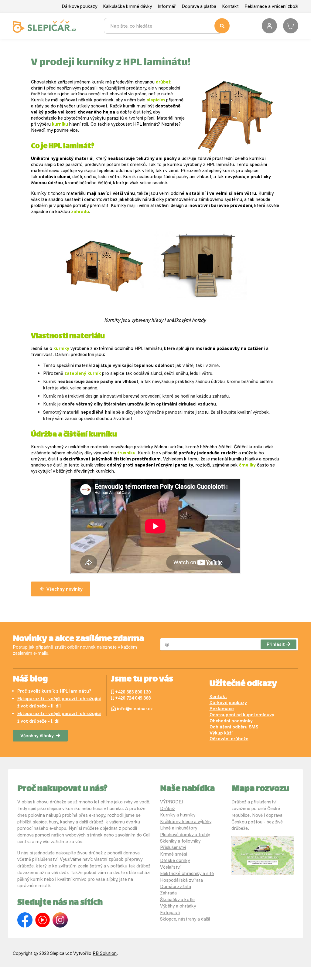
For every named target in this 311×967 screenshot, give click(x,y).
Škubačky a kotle (177, 899)
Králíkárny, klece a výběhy (185, 821)
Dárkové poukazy (79, 6)
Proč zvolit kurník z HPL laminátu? (54, 691)
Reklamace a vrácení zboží (271, 6)
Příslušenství (173, 847)
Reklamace (222, 708)
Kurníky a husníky (177, 815)
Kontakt (230, 6)
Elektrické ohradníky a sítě (187, 873)
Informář (167, 6)
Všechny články (37, 735)
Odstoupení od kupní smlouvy (242, 715)
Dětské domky (175, 860)
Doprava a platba (199, 6)
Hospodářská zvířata (181, 880)
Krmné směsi (173, 854)
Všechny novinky (64, 589)
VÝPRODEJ (171, 802)
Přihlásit (276, 644)
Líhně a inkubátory (178, 828)
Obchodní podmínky (231, 721)
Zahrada (168, 893)
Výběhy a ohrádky (178, 906)
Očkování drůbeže (229, 738)
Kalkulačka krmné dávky (127, 6)
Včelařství (170, 867)
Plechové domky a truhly (185, 834)
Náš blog (30, 679)
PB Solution (105, 953)
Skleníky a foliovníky (180, 841)
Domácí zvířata (175, 886)
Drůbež (167, 808)
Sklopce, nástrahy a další (185, 919)
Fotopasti (170, 912)
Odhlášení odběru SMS (234, 727)
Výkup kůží (221, 733)
